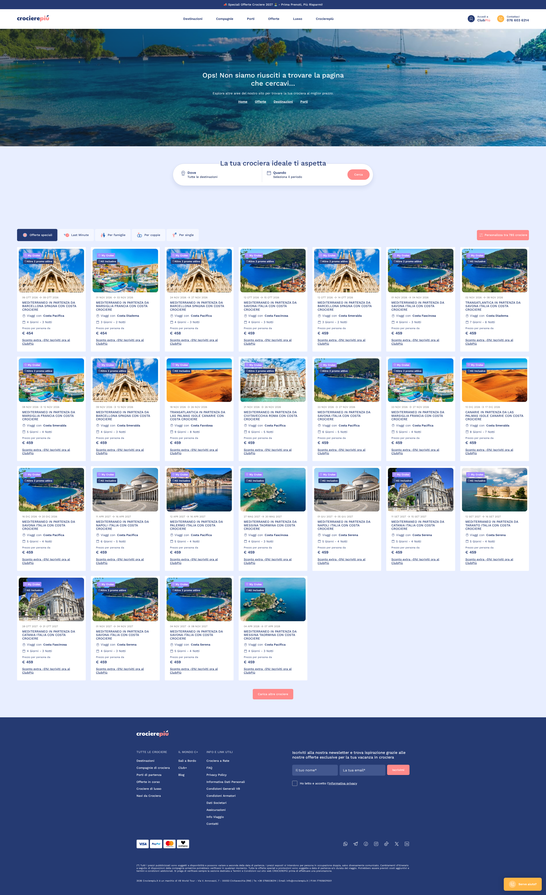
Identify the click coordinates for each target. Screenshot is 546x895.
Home (242, 102)
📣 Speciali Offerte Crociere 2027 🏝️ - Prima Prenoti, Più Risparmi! (273, 4)
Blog (181, 774)
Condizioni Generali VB (223, 788)
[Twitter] (396, 844)
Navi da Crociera (148, 795)
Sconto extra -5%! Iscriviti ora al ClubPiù (46, 341)
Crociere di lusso (148, 788)
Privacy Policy (216, 774)
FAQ (209, 767)
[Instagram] (376, 844)
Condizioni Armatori (221, 795)
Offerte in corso (148, 782)
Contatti (212, 823)
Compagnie (224, 19)
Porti (250, 19)
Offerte (273, 19)
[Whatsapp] (345, 844)
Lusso (297, 19)
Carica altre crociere (273, 694)
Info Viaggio (215, 817)
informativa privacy (343, 783)
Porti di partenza (148, 774)
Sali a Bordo (187, 760)
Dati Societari (216, 802)
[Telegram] (355, 844)
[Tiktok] (386, 844)
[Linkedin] (407, 844)
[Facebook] (366, 844)
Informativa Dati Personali (225, 782)
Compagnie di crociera (153, 767)
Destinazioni (192, 19)
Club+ (182, 767)
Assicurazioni (216, 810)
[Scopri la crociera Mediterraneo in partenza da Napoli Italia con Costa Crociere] (125, 518)
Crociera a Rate (217, 760)
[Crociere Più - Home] (33, 21)
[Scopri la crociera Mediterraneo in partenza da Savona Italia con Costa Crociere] (273, 299)
